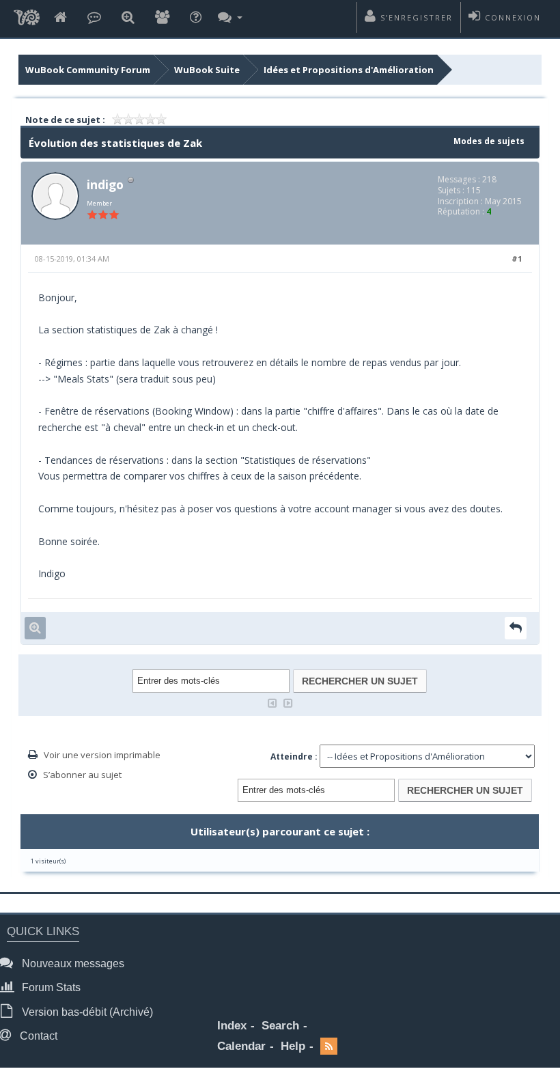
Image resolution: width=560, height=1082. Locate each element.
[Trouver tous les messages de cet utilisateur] (35, 628)
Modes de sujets (488, 141)
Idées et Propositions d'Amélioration (349, 70)
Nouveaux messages (71, 963)
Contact (37, 1036)
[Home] (60, 18)
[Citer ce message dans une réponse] (516, 628)
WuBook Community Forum (87, 70)
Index (232, 1025)
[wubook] (27, 19)
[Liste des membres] (162, 18)
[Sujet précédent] (272, 702)
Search (280, 1025)
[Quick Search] (128, 18)
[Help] (195, 18)
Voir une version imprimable (102, 755)
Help (293, 1046)
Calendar (241, 1046)
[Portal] (94, 18)
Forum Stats (50, 987)
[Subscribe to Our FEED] (328, 1046)
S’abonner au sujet (82, 774)
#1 (517, 258)
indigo (105, 184)
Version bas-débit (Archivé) (86, 1012)
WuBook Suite (207, 70)
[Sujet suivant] (288, 702)
